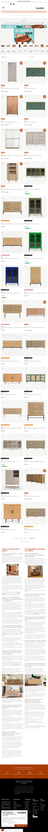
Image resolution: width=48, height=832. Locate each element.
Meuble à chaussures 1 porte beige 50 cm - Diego (10, 88)
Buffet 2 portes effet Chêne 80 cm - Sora (8, 529)
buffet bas (35, 613)
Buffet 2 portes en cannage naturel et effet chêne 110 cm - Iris (12, 223)
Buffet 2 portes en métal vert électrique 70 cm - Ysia (34, 258)
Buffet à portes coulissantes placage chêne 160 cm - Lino (34, 327)
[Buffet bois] (36, 46)
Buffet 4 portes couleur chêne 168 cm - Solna (32, 361)
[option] (3, 48)
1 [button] (22, 52)
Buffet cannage (8, 51)
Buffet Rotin (42, 51)
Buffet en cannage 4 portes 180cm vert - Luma (32, 394)
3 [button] (26, 52)
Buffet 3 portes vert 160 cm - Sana (30, 88)
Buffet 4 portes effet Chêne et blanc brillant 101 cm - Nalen (12, 155)
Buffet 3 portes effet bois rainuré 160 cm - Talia (9, 258)
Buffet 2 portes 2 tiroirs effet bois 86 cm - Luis (9, 122)
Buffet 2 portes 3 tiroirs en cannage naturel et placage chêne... (11, 429)
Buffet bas (25, 50)
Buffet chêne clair (14, 51)
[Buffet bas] (25, 46)
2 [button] (24, 52)
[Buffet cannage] (8, 46)
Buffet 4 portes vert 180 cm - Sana (30, 122)
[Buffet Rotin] (42, 46)
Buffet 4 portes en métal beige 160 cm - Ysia (9, 461)
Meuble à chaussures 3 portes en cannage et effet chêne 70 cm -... (35, 293)
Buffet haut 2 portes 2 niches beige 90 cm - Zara (10, 496)
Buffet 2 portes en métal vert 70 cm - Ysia (32, 223)
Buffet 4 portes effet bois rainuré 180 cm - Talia (9, 361)
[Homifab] (40, 8)
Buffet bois (36, 50)
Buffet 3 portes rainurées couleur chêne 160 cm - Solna (34, 461)
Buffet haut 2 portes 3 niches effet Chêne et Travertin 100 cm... (11, 190)
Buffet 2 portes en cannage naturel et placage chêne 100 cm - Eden (12, 328)
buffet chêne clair (15, 664)
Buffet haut (20, 51)
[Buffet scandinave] (3, 46)
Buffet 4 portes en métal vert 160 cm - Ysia (32, 189)
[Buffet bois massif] (31, 46)
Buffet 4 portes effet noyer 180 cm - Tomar (32, 496)
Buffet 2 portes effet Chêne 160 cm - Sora (8, 394)
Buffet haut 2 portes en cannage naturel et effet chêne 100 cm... (35, 429)
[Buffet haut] (20, 46)
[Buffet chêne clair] (14, 46)
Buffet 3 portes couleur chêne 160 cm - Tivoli (32, 529)
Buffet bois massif (31, 51)
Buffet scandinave (3, 51)
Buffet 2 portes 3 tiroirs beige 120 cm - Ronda (32, 155)
